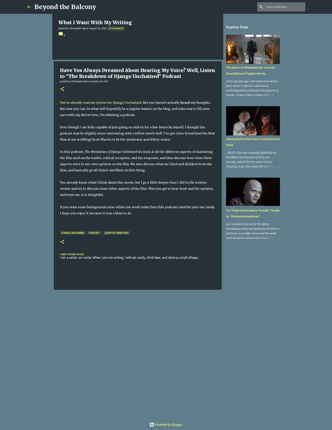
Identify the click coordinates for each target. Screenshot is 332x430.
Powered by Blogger (168, 424)
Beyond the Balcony (65, 7)
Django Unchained (72, 233)
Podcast (94, 233)
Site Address (116, 28)
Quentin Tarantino (117, 233)
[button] (62, 89)
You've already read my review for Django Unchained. (101, 102)
